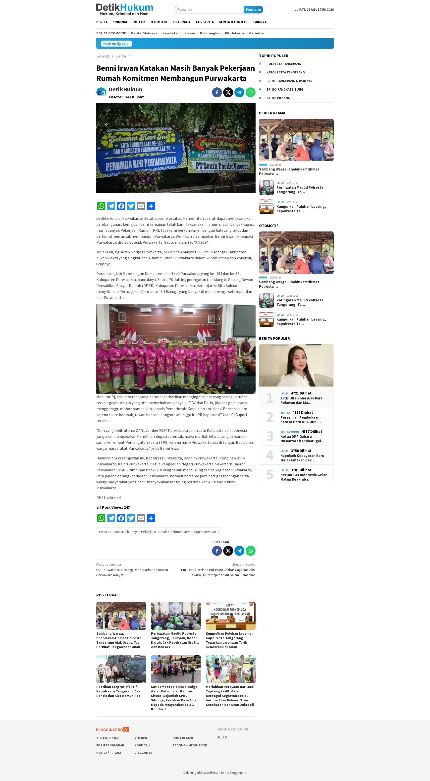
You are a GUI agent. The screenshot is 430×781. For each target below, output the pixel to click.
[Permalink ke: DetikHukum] (101, 92)
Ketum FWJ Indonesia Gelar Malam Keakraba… (303, 477)
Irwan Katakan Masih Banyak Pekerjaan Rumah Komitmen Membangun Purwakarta (159, 531)
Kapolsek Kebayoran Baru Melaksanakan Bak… (302, 457)
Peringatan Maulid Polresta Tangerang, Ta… (299, 189)
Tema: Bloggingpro (234, 773)
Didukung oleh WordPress (200, 773)
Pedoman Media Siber (190, 745)
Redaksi (140, 738)
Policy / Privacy (108, 753)
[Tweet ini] (228, 92)
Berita (285, 412)
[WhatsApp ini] (251, 92)
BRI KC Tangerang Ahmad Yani (290, 81)
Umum (263, 165)
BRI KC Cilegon (278, 98)
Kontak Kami (183, 738)
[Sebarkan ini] (217, 92)
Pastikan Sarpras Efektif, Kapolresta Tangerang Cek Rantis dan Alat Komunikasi (118, 691)
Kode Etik (142, 745)
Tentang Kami (107, 738)
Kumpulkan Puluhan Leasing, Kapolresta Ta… (301, 208)
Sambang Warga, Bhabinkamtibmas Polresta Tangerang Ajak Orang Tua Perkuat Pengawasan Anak (119, 640)
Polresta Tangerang (284, 64)
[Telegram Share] (239, 92)
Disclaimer (143, 753)
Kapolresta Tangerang (286, 72)
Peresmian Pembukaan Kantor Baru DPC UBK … (300, 419)
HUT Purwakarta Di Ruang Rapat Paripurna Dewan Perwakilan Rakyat (132, 569)
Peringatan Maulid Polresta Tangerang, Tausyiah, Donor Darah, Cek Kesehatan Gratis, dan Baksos (175, 640)
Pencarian (253, 9)
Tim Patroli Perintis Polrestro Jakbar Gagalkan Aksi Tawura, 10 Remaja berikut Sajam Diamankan (218, 569)
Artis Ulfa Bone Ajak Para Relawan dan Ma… (301, 400)
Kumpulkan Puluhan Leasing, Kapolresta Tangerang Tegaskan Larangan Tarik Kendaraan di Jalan (229, 640)
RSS (224, 737)
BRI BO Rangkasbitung (285, 89)
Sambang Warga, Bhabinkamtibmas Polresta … (289, 171)
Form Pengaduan (110, 745)
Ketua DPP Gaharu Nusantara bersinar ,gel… (302, 438)
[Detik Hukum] (124, 9)
